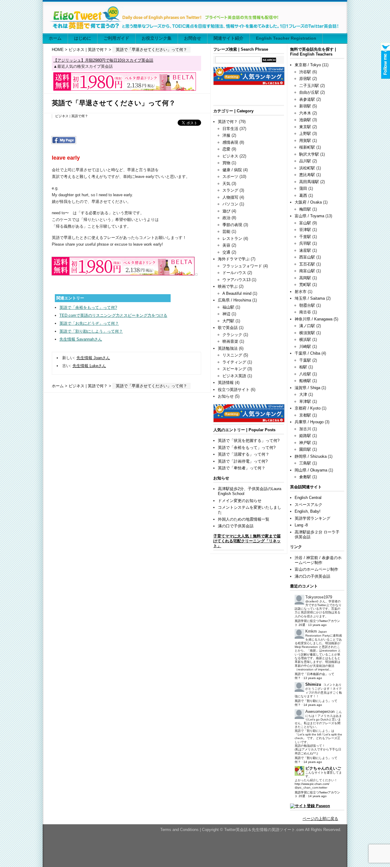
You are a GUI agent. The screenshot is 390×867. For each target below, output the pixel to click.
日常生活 (230, 128)
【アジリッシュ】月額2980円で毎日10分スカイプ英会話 (103, 60)
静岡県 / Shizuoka (311, 456)
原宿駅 (305, 78)
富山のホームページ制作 (316, 569)
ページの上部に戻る (320, 818)
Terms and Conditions (180, 829)
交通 (226, 252)
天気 (226, 183)
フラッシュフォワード (242, 266)
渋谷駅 (305, 72)
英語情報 (226, 382)
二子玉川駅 (309, 85)
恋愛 (226, 149)
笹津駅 (305, 229)
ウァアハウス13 (236, 279)
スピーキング (234, 369)
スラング (230, 190)
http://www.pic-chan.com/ (312, 784)
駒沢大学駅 (309, 154)
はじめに (82, 38)
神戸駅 (305, 442)
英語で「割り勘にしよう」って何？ (91, 331)
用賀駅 (305, 140)
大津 (303, 394)
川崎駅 (305, 346)
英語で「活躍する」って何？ (243, 454)
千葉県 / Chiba (307, 353)
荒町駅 (305, 284)
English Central (308, 497)
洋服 (226, 135)
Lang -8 (301, 525)
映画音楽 (230, 341)
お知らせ (226, 396)
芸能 (226, 231)
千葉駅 (305, 360)
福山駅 (228, 307)
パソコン (230, 204)
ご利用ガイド (116, 38)
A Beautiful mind (236, 293)
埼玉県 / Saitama (310, 298)
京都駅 (305, 415)
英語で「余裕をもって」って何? (88, 307)
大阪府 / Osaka (308, 202)
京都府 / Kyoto (308, 408)
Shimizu (313, 684)
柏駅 (303, 367)
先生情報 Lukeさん (89, 365)
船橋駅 (305, 380)
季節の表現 (232, 224)
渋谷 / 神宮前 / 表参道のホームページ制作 (318, 560)
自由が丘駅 (309, 92)
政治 (226, 217)
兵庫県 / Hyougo (309, 422)
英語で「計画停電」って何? (243, 461)
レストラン (232, 238)
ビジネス (76, 49)
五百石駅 (307, 264)
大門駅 (228, 321)
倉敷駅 (305, 477)
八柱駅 (305, 374)
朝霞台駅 (307, 305)
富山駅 (305, 223)
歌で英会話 (228, 327)
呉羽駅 (305, 243)
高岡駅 (305, 278)
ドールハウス (234, 272)
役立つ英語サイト (234, 389)
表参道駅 (307, 99)
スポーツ (230, 176)
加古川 (305, 429)
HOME (58, 49)
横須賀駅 (307, 333)
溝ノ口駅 (307, 325)
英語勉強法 (228, 348)
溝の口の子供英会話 (312, 576)
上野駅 (305, 133)
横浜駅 (305, 339)
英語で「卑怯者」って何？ (241, 468)
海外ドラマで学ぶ (234, 259)
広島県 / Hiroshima (234, 300)
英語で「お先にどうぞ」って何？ (89, 323)
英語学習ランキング (312, 518)
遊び (226, 211)
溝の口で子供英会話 (236, 526)
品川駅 (305, 161)
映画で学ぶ (228, 286)
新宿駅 (305, 106)
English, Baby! (308, 511)
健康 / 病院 (232, 170)
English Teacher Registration (286, 38)
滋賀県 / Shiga (307, 387)
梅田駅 (305, 209)
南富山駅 (307, 271)
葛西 (303, 195)
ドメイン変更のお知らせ (239, 500)
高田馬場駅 (309, 181)
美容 (226, 245)
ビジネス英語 (234, 376)
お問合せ (192, 38)
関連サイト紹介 (228, 38)
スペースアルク (308, 504)
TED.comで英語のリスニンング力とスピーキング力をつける (113, 315)
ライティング (234, 362)
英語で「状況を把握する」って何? (248, 440)
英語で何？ (98, 49)
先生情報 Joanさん (93, 358)
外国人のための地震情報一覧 (243, 519)
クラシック (232, 334)
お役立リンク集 (157, 38)
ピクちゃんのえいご (323, 768)
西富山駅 (307, 257)
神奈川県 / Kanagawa (313, 319)
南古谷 (305, 312)
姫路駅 (305, 435)
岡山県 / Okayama (311, 470)
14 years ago (312, 704)
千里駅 (305, 236)
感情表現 (230, 142)
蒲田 (303, 188)
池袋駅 (305, 119)
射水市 (301, 291)
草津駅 (305, 401)
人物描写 (230, 197)
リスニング (232, 355)
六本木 (305, 113)
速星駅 (305, 250)
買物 (226, 163)
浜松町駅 (307, 168)
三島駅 (305, 463)
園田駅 (305, 449)
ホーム (55, 38)
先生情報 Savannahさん (80, 339)
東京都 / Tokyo (308, 65)
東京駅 (305, 127)
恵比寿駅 (307, 174)
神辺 (226, 314)
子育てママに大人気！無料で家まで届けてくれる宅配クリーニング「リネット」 (247, 541)
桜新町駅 (307, 147)
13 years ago (317, 625)
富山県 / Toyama (309, 216)
